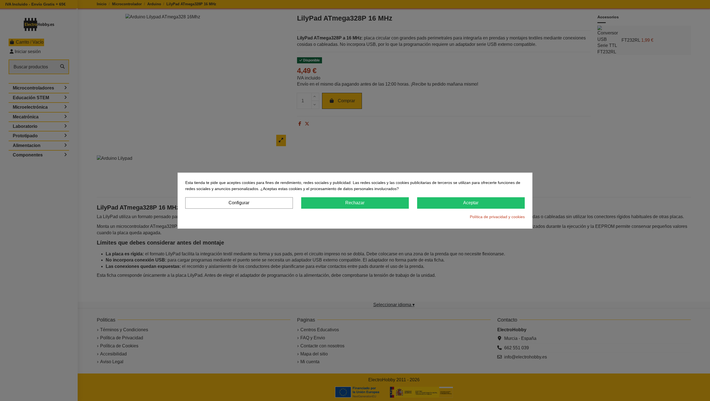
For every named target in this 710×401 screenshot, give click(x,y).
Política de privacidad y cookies (497, 217)
